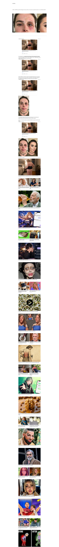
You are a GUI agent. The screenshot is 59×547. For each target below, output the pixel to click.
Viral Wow (13, 3)
